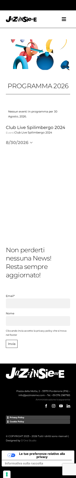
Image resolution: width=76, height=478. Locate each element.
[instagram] (53, 406)
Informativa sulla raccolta (24, 463)
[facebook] (46, 406)
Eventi (10, 132)
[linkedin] (68, 406)
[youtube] (61, 406)
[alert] (38, 114)
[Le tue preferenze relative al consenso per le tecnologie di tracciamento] (7, 474)
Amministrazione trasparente (53, 399)
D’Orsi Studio (28, 440)
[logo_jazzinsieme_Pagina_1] (21, 17)
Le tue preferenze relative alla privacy (42, 455)
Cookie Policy (17, 421)
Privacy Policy (17, 417)
